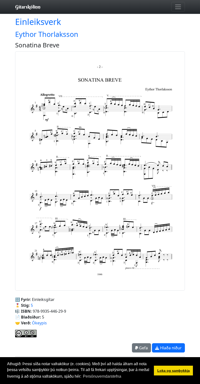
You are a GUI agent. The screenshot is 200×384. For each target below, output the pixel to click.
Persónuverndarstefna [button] (102, 376)
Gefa (143, 348)
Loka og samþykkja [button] (173, 371)
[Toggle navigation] (178, 7)
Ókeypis (39, 323)
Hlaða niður (170, 348)
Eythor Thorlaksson (46, 34)
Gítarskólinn (27, 7)
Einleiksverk (38, 21)
